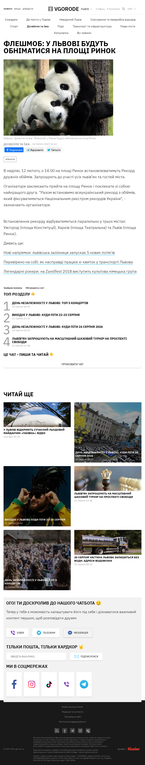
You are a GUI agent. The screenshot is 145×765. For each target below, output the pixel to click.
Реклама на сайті (73, 716)
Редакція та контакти (72, 711)
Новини (8, 9)
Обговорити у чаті (35, 288)
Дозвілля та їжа (38, 26)
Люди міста (127, 26)
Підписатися (89, 656)
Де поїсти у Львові (38, 19)
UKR (129, 9)
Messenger (81, 632)
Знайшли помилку (13, 288)
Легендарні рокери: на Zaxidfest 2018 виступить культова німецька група (70, 271)
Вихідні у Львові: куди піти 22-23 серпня (46, 315)
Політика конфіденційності (72, 721)
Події (60, 26)
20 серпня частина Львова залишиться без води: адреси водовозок (106, 559)
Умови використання (72, 706)
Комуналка (61, 33)
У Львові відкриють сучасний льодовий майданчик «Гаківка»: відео (34, 431)
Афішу (101, 9)
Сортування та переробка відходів (113, 19)
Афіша (17, 9)
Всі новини (84, 33)
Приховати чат (72, 364)
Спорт (14, 26)
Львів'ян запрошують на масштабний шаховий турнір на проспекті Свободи (69, 340)
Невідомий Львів (70, 19)
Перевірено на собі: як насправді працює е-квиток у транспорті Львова (68, 261)
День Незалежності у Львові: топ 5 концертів (50, 303)
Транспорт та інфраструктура (92, 26)
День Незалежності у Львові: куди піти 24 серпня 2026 (57, 327)
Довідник (28, 9)
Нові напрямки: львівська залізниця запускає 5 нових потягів (59, 252)
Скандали (11, 19)
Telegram (49, 632)
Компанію (114, 9)
